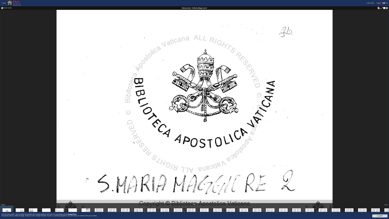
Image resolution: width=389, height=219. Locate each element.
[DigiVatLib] (14, 5)
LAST (386, 205)
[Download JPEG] (379, 8)
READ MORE (8, 8)
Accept (380, 216)
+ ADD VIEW (370, 3)
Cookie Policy (72, 214)
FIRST (3, 205)
